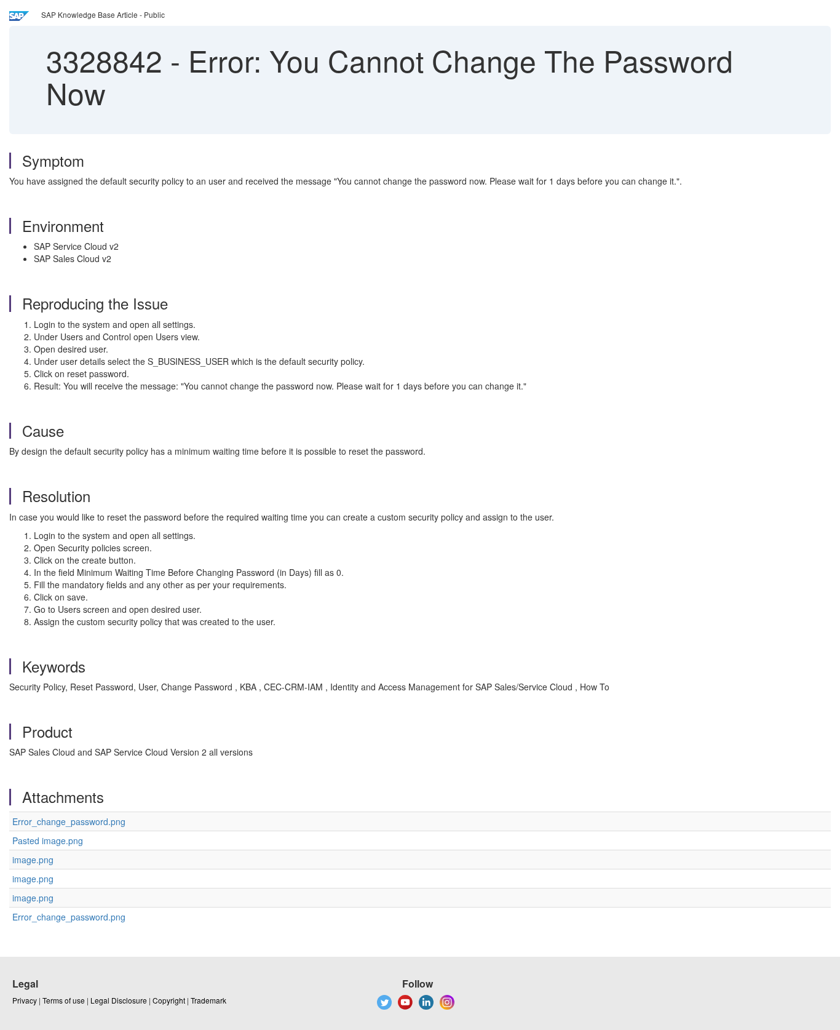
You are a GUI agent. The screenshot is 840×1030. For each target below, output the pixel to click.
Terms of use (63, 1000)
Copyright (169, 1000)
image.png (32, 859)
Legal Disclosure (118, 1000)
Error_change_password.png (68, 821)
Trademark (208, 1000)
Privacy (24, 1000)
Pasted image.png (47, 840)
